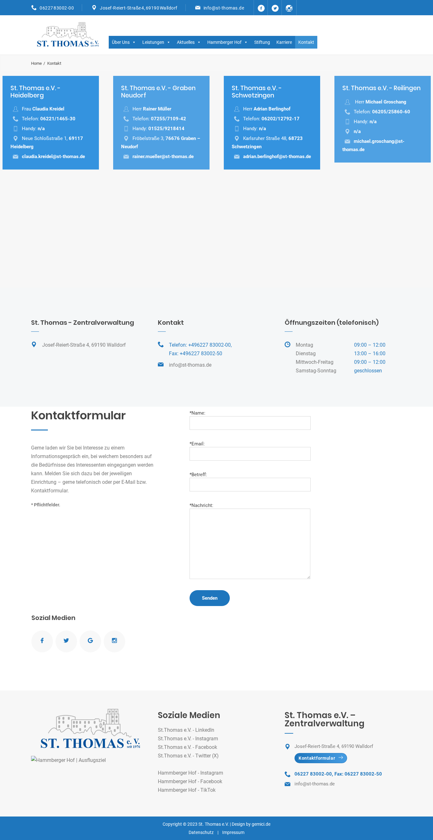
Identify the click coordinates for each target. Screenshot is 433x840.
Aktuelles (186, 42)
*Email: (197, 444)
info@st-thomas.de (224, 7)
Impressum (233, 832)
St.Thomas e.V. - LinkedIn (186, 730)
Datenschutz (201, 832)
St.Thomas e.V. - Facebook (187, 747)
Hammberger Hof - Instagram (190, 773)
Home (36, 63)
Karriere (284, 42)
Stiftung (262, 42)
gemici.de (261, 824)
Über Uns (121, 42)
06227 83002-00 (57, 7)
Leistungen (153, 42)
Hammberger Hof (224, 42)
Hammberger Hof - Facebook (190, 781)
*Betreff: (198, 474)
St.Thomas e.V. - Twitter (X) (188, 756)
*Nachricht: (201, 505)
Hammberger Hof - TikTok (187, 790)
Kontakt (306, 42)
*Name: (197, 413)
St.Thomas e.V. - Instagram (188, 739)
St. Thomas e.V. (213, 824)
